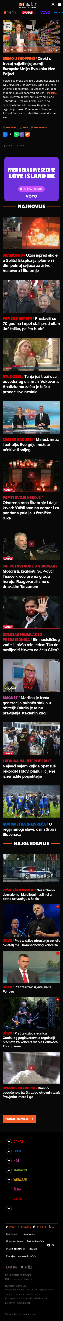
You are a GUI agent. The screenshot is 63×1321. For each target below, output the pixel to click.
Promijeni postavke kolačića (21, 1256)
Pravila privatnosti (15, 1249)
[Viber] (21, 134)
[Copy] (27, 134)
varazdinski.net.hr (14, 1294)
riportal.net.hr (33, 1294)
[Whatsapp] (16, 134)
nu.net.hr (10, 1303)
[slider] (31, 46)
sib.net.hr (32, 1289)
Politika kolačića (35, 1241)
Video (17, 1198)
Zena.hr (18, 1279)
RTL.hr (8, 1279)
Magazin (20, 1170)
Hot (16, 1160)
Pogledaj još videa (17, 1119)
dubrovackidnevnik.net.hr (19, 1298)
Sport (18, 1151)
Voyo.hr (28, 1279)
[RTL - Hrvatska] (11, 1267)
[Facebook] (5, 134)
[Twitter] (10, 134)
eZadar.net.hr (41, 1298)
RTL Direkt (40, 127)
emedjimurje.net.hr (15, 1289)
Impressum (12, 1234)
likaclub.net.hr (24, 1303)
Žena (17, 1189)
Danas (18, 1141)
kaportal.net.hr (46, 1289)
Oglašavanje (28, 1234)
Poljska (8, 145)
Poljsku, (51, 93)
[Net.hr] (27, 1267)
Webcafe (20, 1179)
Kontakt (33, 1249)
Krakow (20, 145)
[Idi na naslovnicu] (29, 8)
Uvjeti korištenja (14, 1241)
